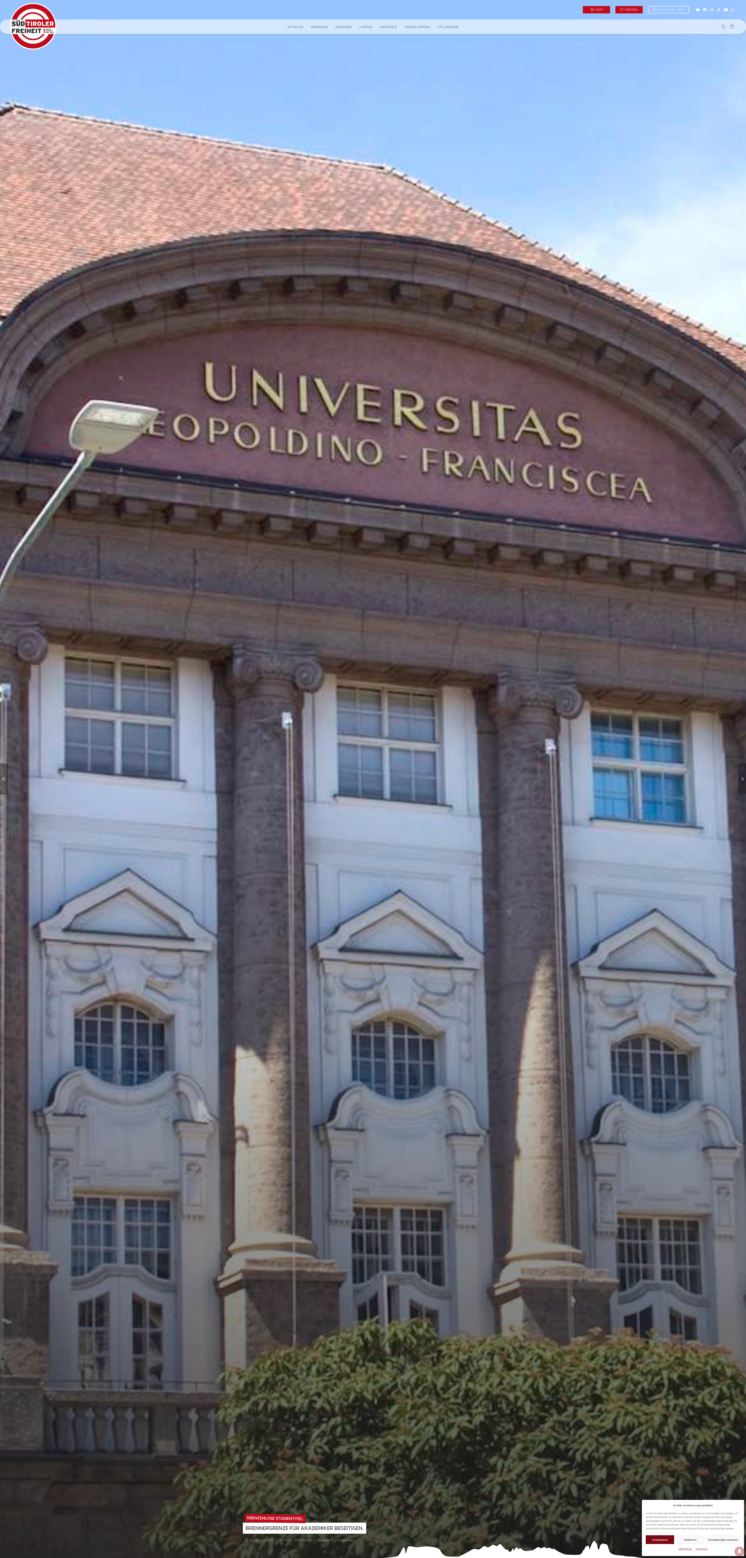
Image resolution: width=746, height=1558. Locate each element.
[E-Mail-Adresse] (697, 9)
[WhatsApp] (732, 9)
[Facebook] (704, 9)
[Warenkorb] (732, 26)
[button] (306, 27)
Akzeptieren (660, 1539)
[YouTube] (725, 9)
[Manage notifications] (739, 1551)
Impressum (702, 1549)
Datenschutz (685, 1549)
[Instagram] (711, 9)
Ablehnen (690, 1539)
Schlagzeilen (344, 1540)
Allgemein (307, 1540)
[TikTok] (718, 9)
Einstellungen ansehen (723, 1539)
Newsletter (325, 1540)
